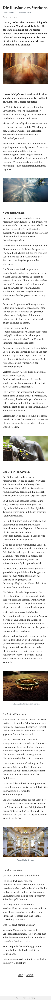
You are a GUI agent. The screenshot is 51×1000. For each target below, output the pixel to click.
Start (5, 17)
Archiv (13, 17)
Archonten (18, 118)
